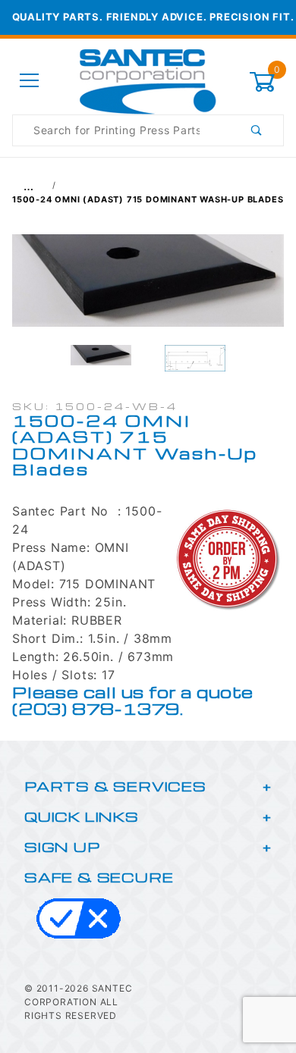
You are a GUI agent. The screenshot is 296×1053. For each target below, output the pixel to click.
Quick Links (81, 816)
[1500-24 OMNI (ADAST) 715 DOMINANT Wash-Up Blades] (148, 288)
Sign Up (62, 846)
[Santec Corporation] (148, 80)
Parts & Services (115, 785)
